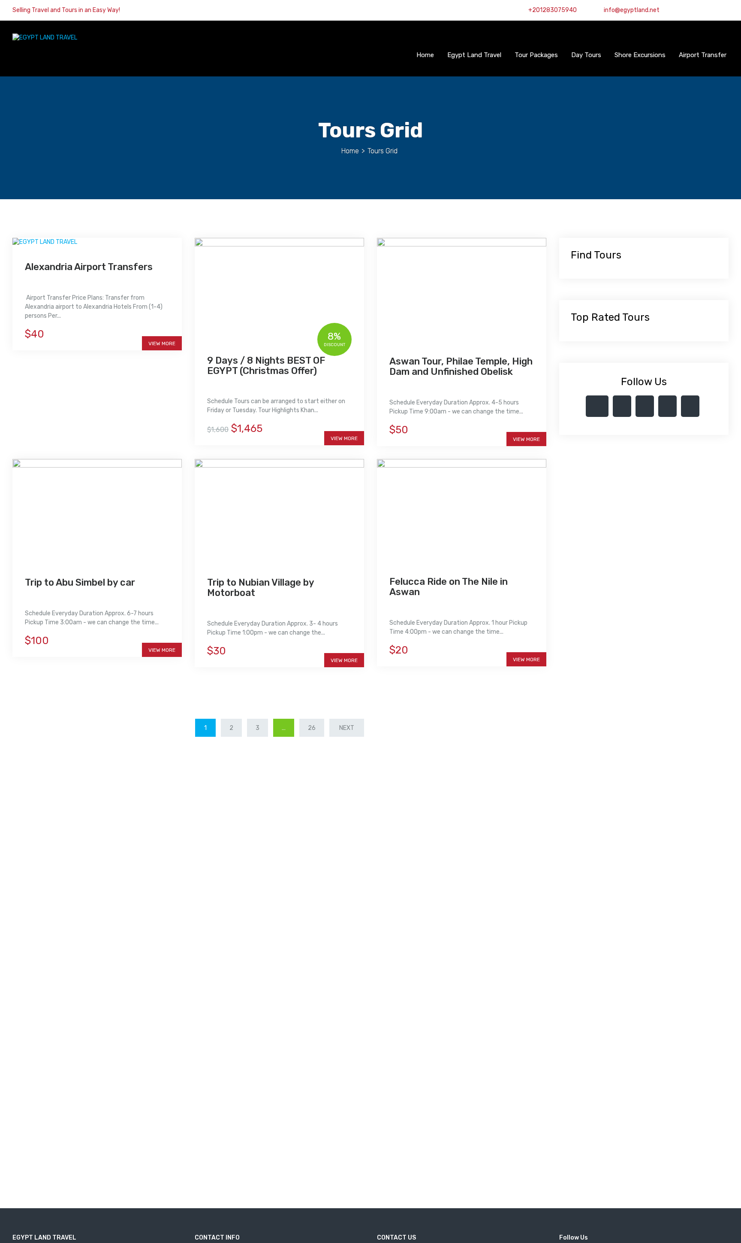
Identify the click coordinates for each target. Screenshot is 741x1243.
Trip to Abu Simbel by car (80, 582)
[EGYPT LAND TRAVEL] (44, 37)
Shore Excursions (640, 55)
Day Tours (586, 55)
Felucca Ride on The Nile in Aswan (448, 587)
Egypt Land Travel (474, 55)
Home (425, 55)
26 (312, 728)
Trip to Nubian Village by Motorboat (260, 588)
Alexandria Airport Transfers (89, 267)
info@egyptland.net (631, 10)
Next (346, 728)
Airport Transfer (702, 55)
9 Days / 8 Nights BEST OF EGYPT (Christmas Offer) (266, 366)
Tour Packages (536, 55)
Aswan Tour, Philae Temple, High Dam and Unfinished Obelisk (461, 366)
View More (161, 343)
